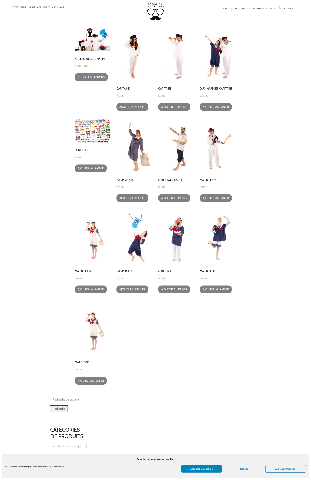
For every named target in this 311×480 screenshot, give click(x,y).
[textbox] (68, 446)
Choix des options (91, 77)
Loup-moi (35, 7)
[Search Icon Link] (279, 8)
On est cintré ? (230, 8)
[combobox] (68, 446)
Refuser (243, 469)
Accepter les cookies (201, 469)
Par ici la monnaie (53, 7)
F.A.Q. (272, 8)
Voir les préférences (286, 469)
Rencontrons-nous (254, 8)
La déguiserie (19, 7)
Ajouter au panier (132, 107)
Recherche (59, 408)
